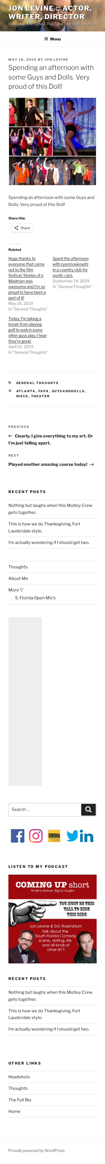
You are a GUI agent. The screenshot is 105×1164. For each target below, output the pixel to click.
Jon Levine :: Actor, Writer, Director (50, 12)
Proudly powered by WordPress (36, 1150)
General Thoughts (37, 383)
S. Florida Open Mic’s (35, 597)
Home (14, 1111)
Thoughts (18, 566)
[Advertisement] (25, 701)
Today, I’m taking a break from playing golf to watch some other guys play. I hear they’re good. (27, 329)
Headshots (19, 1076)
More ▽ (15, 590)
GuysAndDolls (68, 391)
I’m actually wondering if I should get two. (48, 542)
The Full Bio (19, 1099)
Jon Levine (56, 60)
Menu (55, 39)
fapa (43, 391)
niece (22, 396)
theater (40, 396)
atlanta (26, 391)
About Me (18, 578)
